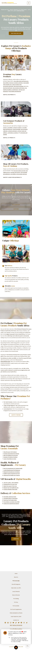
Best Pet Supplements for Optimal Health (13, 468)
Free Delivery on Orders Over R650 (11, 501)
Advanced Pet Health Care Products (12, 475)
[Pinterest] (5, 622)
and (8, 88)
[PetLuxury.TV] (10, 622)
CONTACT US (16, 620)
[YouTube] (13, 622)
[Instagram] (24, 622)
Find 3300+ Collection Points (10, 496)
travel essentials (16, 129)
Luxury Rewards (16, 591)
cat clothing (10, 127)
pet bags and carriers (15, 172)
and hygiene (22, 88)
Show (16, 647)
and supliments (6, 174)
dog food (5, 88)
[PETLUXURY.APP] (26, 622)
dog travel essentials (18, 86)
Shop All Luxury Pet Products (10, 452)
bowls (10, 88)
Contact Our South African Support (11, 503)
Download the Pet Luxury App (10, 484)
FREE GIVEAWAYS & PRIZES (16, 613)
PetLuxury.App (16, 580)
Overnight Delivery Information (10, 498)
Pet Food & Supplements (16, 609)
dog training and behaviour (15, 91)
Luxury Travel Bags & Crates (10, 458)
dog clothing (6, 82)
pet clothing (13, 174)
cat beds (10, 131)
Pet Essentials (16, 605)
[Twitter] (18, 622)
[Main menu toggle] (28, 2)
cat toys (5, 127)
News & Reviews (16, 595)
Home (16, 573)
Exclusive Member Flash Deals (10, 489)
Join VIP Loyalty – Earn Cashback (11, 482)
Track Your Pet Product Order (10, 500)
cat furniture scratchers (13, 132)
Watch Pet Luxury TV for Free (10, 486)
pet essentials (24, 172)
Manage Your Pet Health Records (11, 487)
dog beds (11, 86)
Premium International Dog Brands (11, 453)
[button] (16, 33)
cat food (19, 131)
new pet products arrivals (19, 170)
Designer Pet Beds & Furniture (10, 457)
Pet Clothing (16, 598)
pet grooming (19, 174)
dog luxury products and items (16, 82)
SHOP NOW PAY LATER (16, 616)
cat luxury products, (17, 127)
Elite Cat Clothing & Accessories (11, 455)
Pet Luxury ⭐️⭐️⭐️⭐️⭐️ (8, 2)
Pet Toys (16, 602)
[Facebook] (21, 622)
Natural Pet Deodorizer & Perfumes (12, 472)
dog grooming (16, 88)
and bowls (14, 131)
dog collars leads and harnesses (21, 81)
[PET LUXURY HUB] (8, 622)
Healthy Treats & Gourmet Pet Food (12, 473)
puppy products (15, 84)
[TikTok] (16, 622)
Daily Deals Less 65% (16, 588)
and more (25, 174)
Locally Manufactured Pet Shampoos (12, 470)
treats (23, 131)
